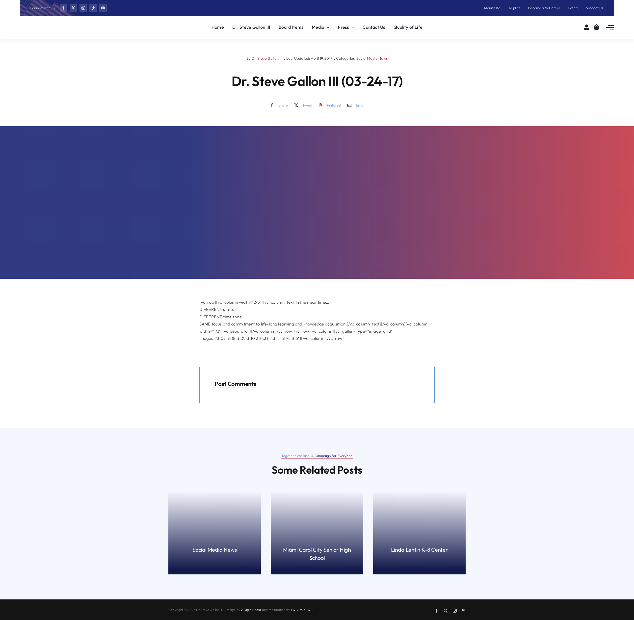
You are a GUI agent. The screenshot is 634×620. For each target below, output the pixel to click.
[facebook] (63, 8)
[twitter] (73, 8)
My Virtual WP (302, 610)
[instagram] (83, 8)
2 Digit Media (251, 610)
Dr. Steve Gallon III (267, 58)
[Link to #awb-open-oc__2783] (610, 27)
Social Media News (372, 58)
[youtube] (103, 8)
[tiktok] (93, 8)
